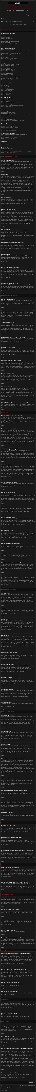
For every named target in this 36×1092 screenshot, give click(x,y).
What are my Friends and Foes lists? (8, 119)
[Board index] (18, 2)
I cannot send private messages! (8, 112)
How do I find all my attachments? (8, 144)
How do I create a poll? (6, 68)
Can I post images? (5, 88)
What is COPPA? (4, 36)
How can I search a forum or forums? (9, 125)
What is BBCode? (4, 84)
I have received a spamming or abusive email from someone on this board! (16, 114)
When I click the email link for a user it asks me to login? (12, 59)
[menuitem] (33, 15)
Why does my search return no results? (9, 126)
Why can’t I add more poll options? (8, 69)
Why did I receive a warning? (7, 74)
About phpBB (4, 1030)
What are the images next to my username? (10, 55)
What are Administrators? (6, 98)
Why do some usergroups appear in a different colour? (12, 105)
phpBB (8, 354)
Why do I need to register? (6, 34)
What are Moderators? (5, 100)
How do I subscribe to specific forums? (9, 137)
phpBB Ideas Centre (6, 1041)
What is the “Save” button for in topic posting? (10, 77)
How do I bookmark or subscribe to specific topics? (11, 135)
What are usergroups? (5, 101)
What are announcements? (6, 90)
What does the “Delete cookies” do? (8, 45)
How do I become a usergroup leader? (9, 104)
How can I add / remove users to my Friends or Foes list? (13, 120)
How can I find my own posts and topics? (9, 130)
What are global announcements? (8, 89)
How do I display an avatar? (7, 57)
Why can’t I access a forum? (7, 72)
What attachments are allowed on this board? (10, 142)
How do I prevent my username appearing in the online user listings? (15, 50)
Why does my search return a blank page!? (10, 127)
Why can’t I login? (4, 39)
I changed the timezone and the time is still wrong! (11, 53)
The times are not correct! (6, 52)
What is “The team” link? (6, 107)
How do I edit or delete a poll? (7, 70)
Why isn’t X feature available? (7, 149)
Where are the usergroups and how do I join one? (11, 102)
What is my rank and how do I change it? (9, 58)
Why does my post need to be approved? (9, 78)
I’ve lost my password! (5, 42)
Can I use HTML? (5, 85)
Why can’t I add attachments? (7, 73)
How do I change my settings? (7, 49)
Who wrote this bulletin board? (7, 148)
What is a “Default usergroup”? (7, 106)
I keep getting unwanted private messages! (10, 113)
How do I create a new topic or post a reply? (10, 64)
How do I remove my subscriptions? (8, 138)
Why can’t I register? (5, 37)
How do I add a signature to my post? (8, 66)
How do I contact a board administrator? (9, 152)
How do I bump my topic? (6, 79)
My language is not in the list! (7, 54)
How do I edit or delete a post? (7, 65)
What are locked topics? (6, 93)
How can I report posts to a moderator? (9, 75)
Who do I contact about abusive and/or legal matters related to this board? (16, 151)
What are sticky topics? (6, 91)
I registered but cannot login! (7, 38)
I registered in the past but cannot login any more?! (11, 41)
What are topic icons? (5, 94)
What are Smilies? (5, 86)
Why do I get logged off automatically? (9, 43)
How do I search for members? (7, 128)
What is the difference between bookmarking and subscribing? (14, 134)
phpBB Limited (9, 1027)
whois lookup (4, 1055)
